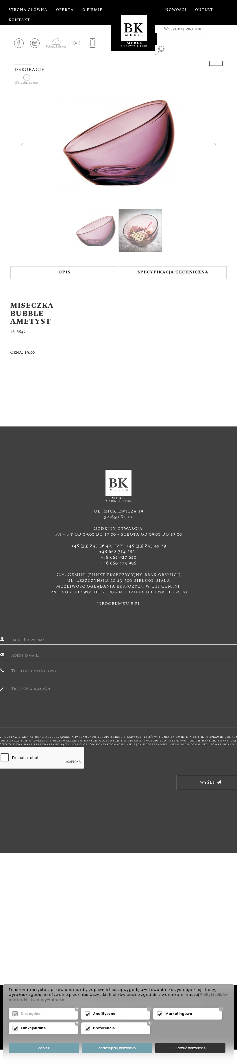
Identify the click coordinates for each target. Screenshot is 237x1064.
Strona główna (28, 10)
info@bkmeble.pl (118, 603)
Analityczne (104, 1013)
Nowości (175, 10)
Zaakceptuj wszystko (117, 1048)
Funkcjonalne (33, 1028)
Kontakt (19, 20)
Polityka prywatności (45, 999)
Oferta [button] (65, 10)
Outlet (204, 10)
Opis (64, 272)
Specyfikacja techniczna (172, 272)
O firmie (92, 10)
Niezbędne (30, 1013)
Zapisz (44, 1048)
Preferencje (104, 1028)
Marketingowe (178, 1013)
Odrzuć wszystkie (190, 1048)
